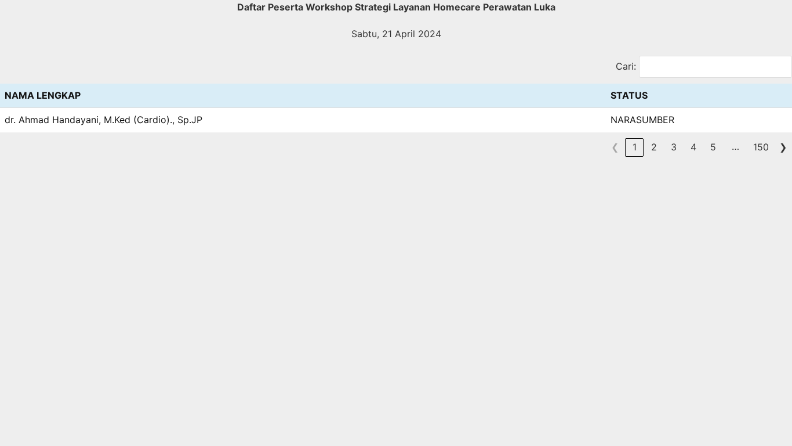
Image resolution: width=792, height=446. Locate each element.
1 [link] (635, 147)
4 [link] (693, 147)
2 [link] (654, 147)
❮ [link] (615, 147)
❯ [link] (783, 147)
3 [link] (674, 147)
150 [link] (761, 147)
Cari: (626, 66)
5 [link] (713, 147)
